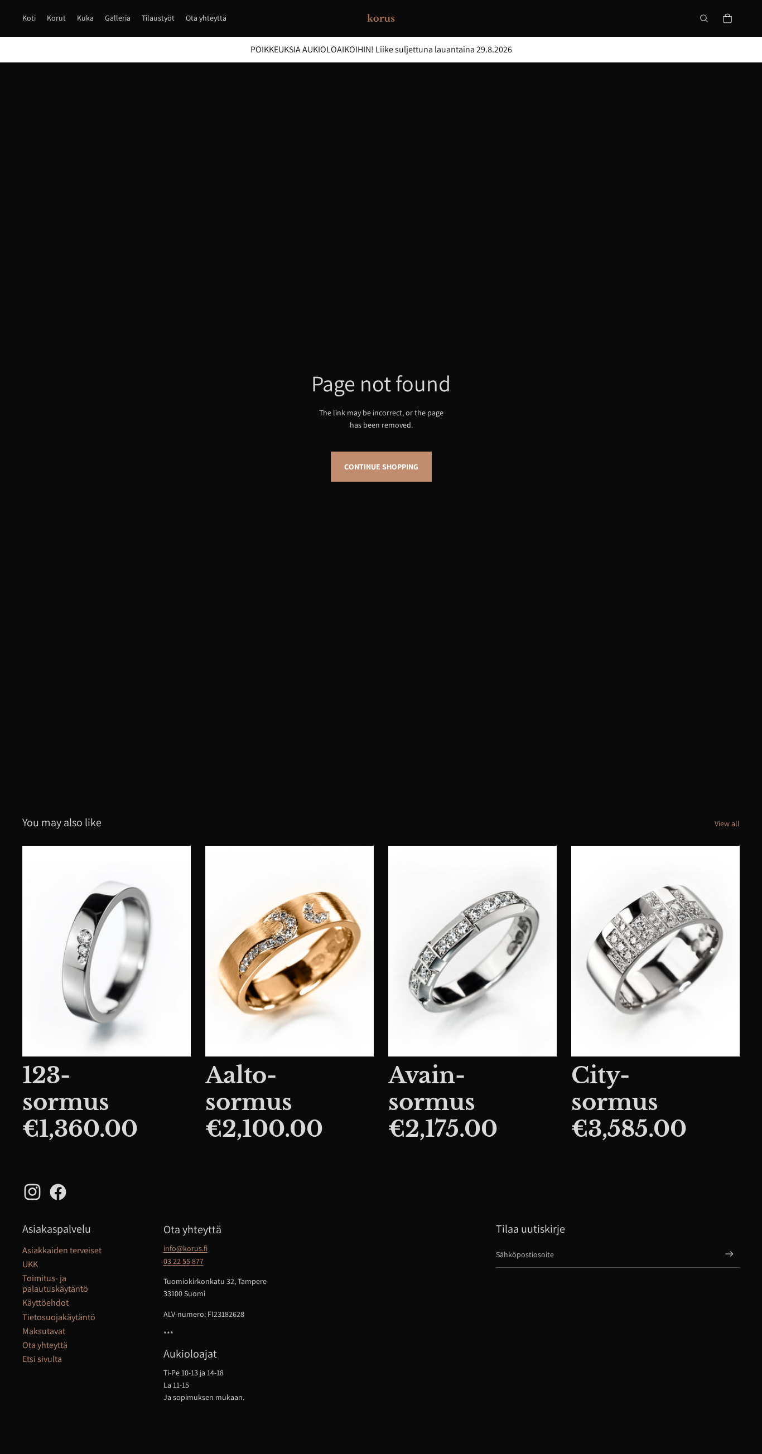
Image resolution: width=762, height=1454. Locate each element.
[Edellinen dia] (222, 951)
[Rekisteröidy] (729, 1254)
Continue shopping (381, 467)
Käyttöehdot (45, 1302)
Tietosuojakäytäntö (58, 1317)
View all (727, 823)
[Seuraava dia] (357, 951)
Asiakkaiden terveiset (62, 1250)
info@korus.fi (185, 1248)
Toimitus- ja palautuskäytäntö (55, 1283)
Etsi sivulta (42, 1359)
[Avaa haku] (704, 18)
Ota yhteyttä (44, 1345)
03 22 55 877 (183, 1261)
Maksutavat (43, 1331)
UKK (30, 1264)
